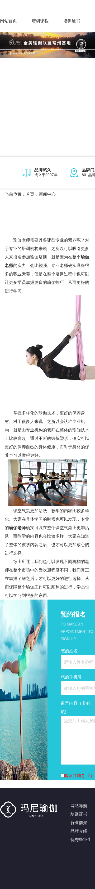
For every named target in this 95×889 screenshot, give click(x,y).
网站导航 (78, 805)
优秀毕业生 (81, 839)
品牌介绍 (78, 831)
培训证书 (71, 20)
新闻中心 (47, 194)
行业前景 (78, 822)
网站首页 (8, 20)
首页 (30, 194)
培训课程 (40, 20)
